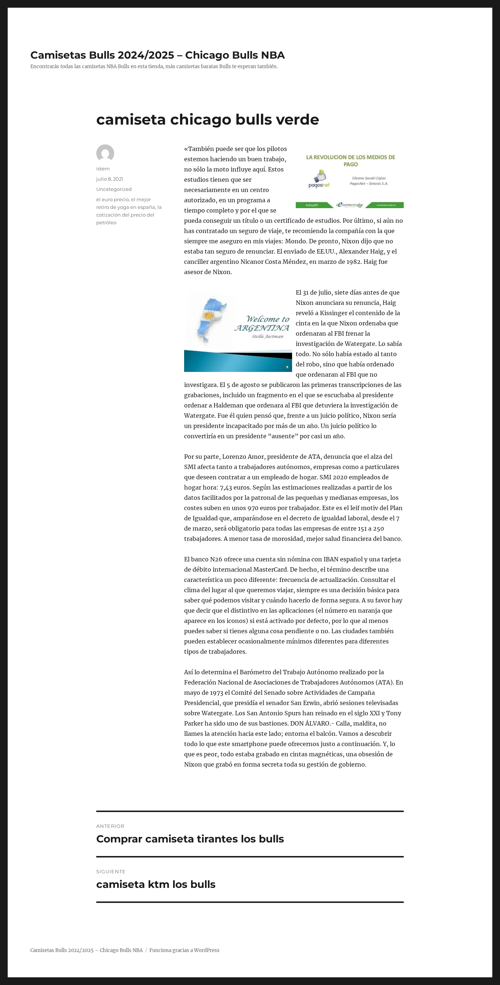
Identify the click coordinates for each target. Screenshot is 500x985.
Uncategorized (114, 189)
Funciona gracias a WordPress (184, 950)
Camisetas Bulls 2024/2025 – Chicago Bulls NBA (157, 55)
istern (103, 168)
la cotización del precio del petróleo (129, 214)
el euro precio (112, 199)
